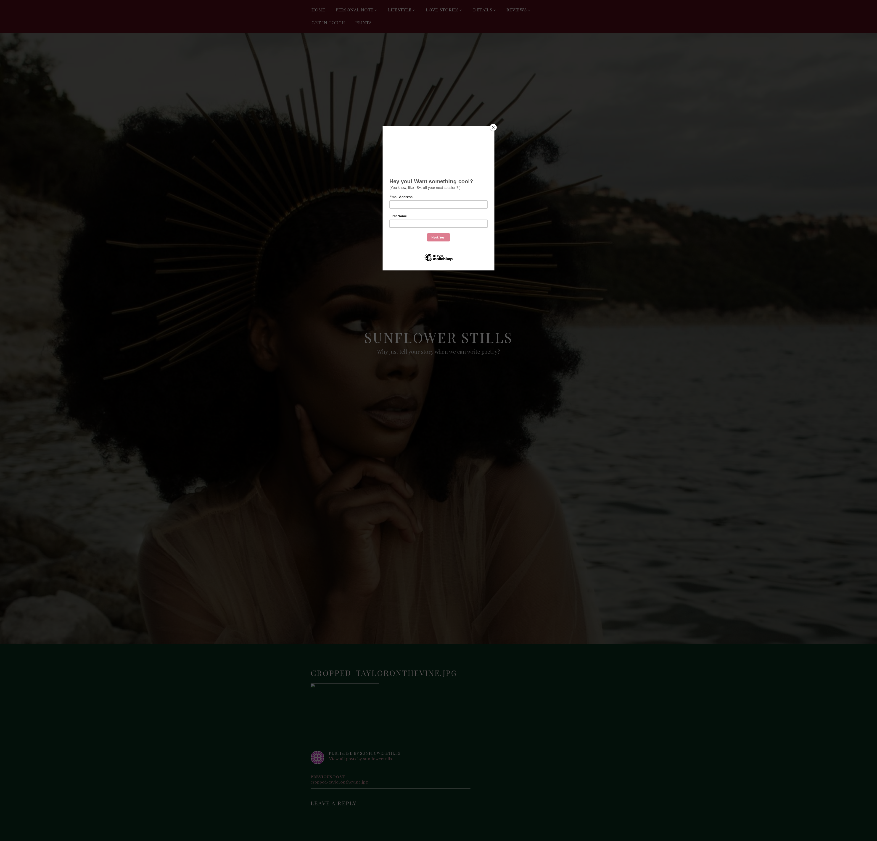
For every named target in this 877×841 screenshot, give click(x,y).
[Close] (493, 127)
